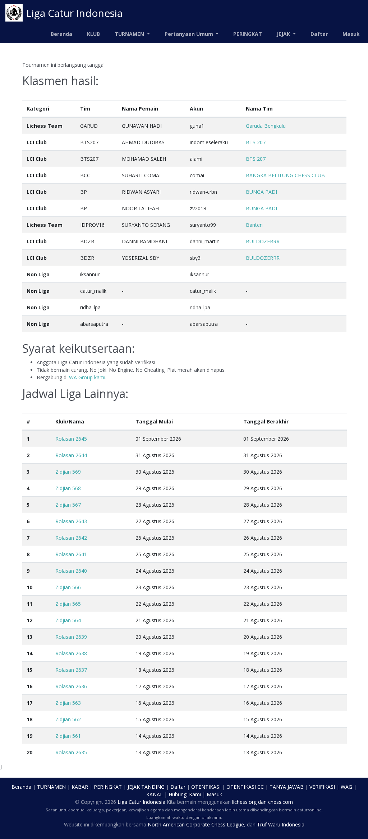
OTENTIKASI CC (245, 786)
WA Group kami (87, 377)
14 (29, 653)
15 (29, 669)
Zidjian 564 (68, 620)
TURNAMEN (51, 786)
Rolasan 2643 (71, 521)
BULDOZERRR (263, 241)
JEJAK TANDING (146, 786)
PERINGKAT (247, 34)
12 (29, 620)
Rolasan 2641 (71, 554)
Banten (254, 224)
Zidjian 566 (68, 587)
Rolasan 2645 (71, 438)
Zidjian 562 (68, 719)
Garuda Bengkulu (266, 125)
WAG (346, 786)
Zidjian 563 (68, 702)
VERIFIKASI (322, 786)
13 (29, 636)
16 (29, 686)
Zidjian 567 (68, 504)
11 (29, 603)
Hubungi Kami (185, 794)
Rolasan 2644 (71, 455)
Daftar (319, 34)
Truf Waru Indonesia (280, 824)
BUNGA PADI (261, 191)
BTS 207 (256, 142)
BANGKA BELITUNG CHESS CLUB (285, 175)
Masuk (351, 34)
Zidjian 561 (68, 735)
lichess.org (244, 801)
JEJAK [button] (284, 34)
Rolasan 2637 (71, 669)
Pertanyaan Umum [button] (190, 34)
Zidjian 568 (68, 488)
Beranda (61, 34)
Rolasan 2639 (71, 636)
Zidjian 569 (68, 471)
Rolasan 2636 (71, 686)
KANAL (154, 794)
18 (29, 719)
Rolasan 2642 (71, 537)
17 (29, 702)
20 (29, 752)
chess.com (280, 801)
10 (29, 587)
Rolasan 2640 (71, 570)
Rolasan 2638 (71, 653)
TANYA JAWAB (287, 786)
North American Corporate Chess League (196, 824)
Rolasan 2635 (71, 752)
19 (29, 735)
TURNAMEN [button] (130, 34)
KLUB (93, 34)
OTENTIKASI (206, 786)
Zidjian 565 (68, 603)
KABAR (80, 786)
